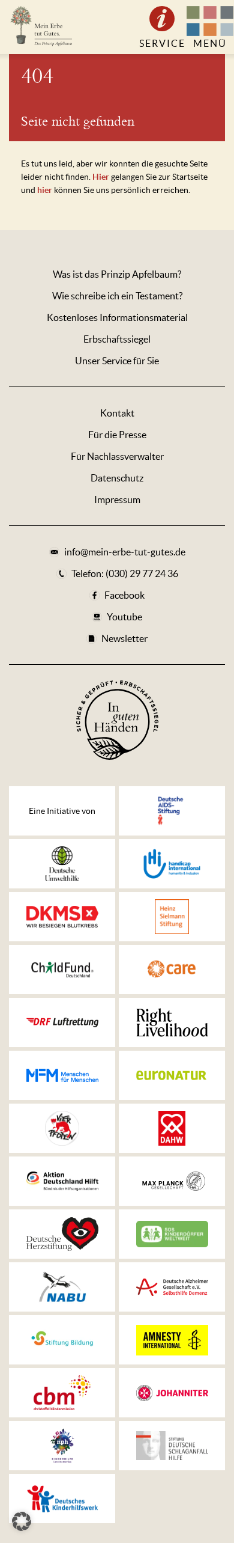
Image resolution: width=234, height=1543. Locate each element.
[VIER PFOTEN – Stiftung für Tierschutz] (62, 1128)
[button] (21, 1521)
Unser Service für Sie (117, 360)
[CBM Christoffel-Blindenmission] (62, 1392)
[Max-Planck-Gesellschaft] (172, 1181)
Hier (101, 177)
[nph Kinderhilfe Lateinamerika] (62, 1445)
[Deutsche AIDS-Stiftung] (172, 811)
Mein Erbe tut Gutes (40, 27)
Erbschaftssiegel (117, 339)
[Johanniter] (172, 1392)
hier (44, 190)
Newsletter (124, 638)
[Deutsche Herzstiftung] (62, 1234)
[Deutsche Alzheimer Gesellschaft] (172, 1287)
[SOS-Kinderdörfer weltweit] (172, 1234)
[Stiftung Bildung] (62, 1339)
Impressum (117, 499)
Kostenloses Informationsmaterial (117, 317)
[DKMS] (62, 916)
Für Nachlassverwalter (117, 456)
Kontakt (117, 413)
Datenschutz (117, 477)
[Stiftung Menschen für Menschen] (62, 1075)
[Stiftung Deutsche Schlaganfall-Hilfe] (172, 1445)
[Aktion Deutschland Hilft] (62, 1181)
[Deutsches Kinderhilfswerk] (62, 1498)
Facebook (124, 595)
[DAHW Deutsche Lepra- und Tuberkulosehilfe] (172, 1128)
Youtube (124, 616)
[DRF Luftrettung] (62, 1022)
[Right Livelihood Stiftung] (172, 1022)
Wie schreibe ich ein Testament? (117, 295)
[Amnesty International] (172, 1339)
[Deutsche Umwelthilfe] (62, 863)
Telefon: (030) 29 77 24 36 (124, 573)
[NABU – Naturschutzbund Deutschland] (62, 1287)
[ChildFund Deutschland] (62, 969)
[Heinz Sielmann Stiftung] (172, 916)
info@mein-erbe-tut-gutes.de (124, 551)
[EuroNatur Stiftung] (172, 1075)
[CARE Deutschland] (172, 969)
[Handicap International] (172, 863)
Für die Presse (117, 434)
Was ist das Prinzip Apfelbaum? (117, 274)
